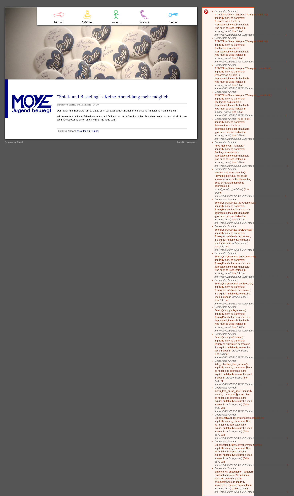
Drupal (20, 142)
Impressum (191, 142)
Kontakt (180, 142)
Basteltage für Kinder (87, 131)
